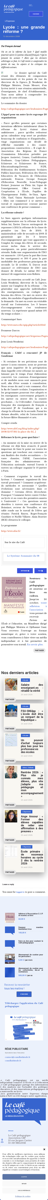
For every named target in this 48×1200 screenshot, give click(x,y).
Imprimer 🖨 (25, 571)
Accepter (24, 1177)
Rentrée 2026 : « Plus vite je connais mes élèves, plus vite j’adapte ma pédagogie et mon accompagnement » (32, 784)
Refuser (24, 1183)
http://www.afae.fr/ (11, 531)
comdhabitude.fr (13, 1060)
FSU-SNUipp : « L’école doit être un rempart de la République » (32, 715)
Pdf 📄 (40, 571)
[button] (44, 1149)
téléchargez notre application (31, 1096)
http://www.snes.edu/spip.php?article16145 (23, 325)
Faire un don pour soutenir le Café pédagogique (30, 942)
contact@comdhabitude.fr (17, 1057)
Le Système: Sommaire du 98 (23, 556)
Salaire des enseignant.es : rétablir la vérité (32, 687)
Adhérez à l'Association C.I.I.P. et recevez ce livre (30, 914)
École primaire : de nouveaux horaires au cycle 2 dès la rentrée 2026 (32, 857)
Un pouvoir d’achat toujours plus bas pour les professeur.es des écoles (32, 746)
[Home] (14, 16)
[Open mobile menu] (31, 5)
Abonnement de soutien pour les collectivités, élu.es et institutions (30, 970)
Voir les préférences (24, 1190)
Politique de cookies (23, 1196)
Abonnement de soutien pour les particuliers (30, 955)
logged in (20, 892)
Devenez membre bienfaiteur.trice (30, 928)
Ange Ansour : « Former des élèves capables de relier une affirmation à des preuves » (32, 824)
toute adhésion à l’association (38, 606)
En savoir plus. (35, 644)
